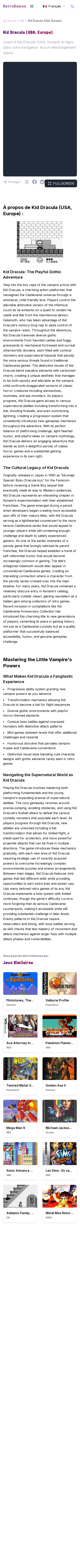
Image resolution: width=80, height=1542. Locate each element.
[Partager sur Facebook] (34, 182)
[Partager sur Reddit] (42, 182)
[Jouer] (20, 983)
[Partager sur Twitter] (26, 182)
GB (22, 20)
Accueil (11, 20)
